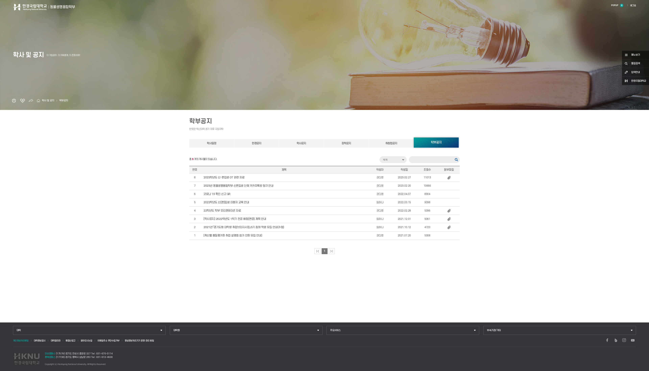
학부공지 (63, 100)
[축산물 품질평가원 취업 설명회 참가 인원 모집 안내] (232, 235)
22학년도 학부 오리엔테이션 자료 (222, 210)
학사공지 (301, 143)
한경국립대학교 (638, 80)
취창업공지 (391, 143)
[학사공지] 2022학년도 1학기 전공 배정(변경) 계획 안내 (234, 219)
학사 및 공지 (48, 100)
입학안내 (635, 72)
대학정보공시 (39, 340)
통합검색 (635, 63)
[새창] (607, 340)
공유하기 (31, 100)
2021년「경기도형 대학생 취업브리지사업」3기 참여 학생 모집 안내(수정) (243, 227)
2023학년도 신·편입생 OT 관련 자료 (223, 177)
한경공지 (256, 143)
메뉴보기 (635, 54)
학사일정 (211, 143)
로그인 (633, 5)
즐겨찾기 (22, 100)
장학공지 (346, 143)
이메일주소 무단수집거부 (108, 340)
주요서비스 (335, 330)
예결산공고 (70, 340)
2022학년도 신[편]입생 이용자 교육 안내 (226, 202)
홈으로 (38, 100)
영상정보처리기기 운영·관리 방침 (139, 340)
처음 (317, 251)
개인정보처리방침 (21, 340)
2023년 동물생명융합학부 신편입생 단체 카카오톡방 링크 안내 (238, 185)
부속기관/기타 (494, 330)
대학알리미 (56, 340)
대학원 (176, 330)
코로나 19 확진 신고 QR (216, 194)
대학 (19, 330)
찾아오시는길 (86, 340)
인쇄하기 (14, 100)
